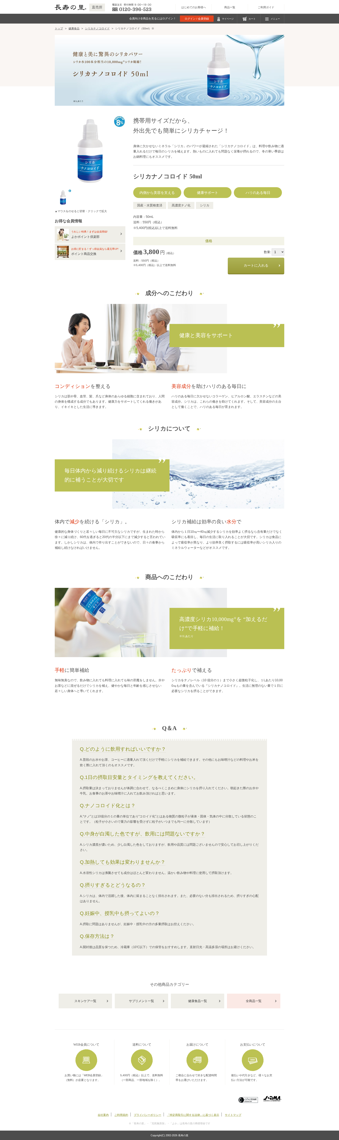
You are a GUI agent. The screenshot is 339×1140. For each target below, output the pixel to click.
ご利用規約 (121, 1114)
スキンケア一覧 (85, 1001)
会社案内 (103, 1114)
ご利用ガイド (266, 7)
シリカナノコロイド (97, 28)
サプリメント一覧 (141, 1001)
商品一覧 (229, 7)
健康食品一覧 (197, 1001)
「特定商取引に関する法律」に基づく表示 (193, 1114)
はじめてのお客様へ (193, 7)
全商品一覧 (254, 1001)
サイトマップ (233, 1114)
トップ (59, 28)
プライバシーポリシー (147, 1114)
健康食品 (73, 28)
